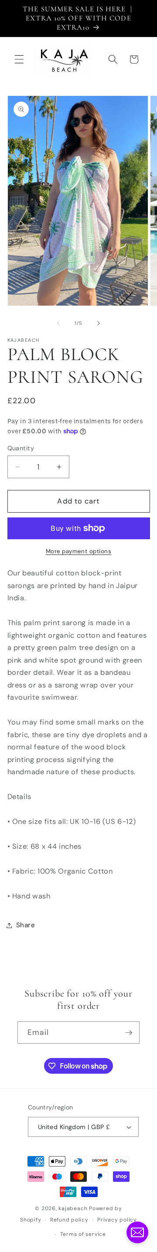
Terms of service (83, 1234)
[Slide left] (58, 323)
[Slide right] (98, 323)
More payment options (79, 551)
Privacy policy (117, 1219)
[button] (19, 59)
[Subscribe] (128, 1032)
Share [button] (25, 925)
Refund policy (69, 1219)
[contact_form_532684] (137, 1232)
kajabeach (72, 1208)
